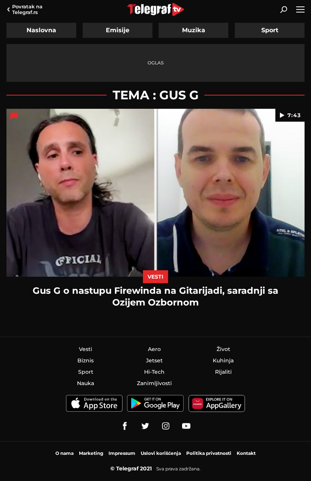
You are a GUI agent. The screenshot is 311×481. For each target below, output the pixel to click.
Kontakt (246, 453)
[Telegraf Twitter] (145, 426)
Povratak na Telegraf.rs (27, 9)
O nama (64, 453)
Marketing (91, 453)
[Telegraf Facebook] (124, 426)
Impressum (121, 453)
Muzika (193, 30)
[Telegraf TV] (186, 426)
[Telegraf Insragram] (165, 426)
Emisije (117, 30)
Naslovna (41, 30)
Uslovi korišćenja (161, 453)
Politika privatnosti (208, 453)
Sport (269, 30)
